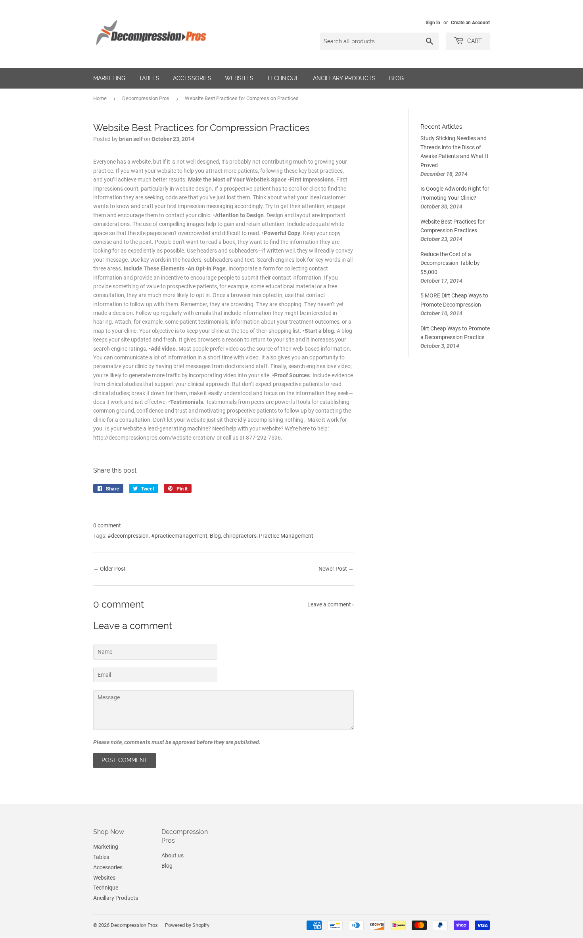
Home (100, 98)
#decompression (128, 536)
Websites (239, 78)
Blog (396, 78)
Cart (474, 41)
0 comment (107, 525)
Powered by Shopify (187, 925)
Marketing (109, 78)
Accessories (192, 78)
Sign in (433, 22)
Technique (283, 78)
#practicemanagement (179, 536)
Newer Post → (336, 569)
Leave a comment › (330, 604)
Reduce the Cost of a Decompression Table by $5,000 (450, 263)
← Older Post (109, 569)
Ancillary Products (344, 78)
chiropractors (240, 536)
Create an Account (470, 22)
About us (172, 855)
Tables (149, 78)
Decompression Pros (145, 98)
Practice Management (286, 536)
